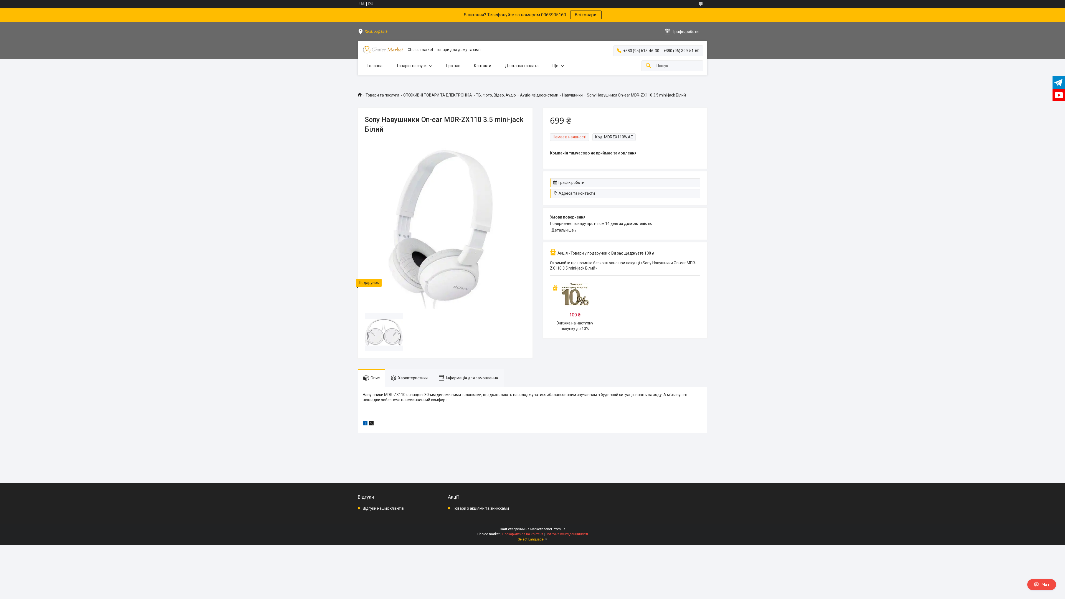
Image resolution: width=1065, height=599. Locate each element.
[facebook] (365, 424)
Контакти (482, 66)
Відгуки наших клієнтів (383, 508)
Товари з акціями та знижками (481, 508)
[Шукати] (648, 66)
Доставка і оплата (522, 66)
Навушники (572, 95)
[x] (371, 424)
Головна (374, 66)
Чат (1045, 584)
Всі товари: (586, 14)
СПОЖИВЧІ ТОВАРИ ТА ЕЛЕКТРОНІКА (437, 95)
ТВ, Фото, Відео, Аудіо (496, 95)
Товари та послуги (382, 95)
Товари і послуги (411, 66)
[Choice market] (383, 49)
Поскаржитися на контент (522, 534)
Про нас (453, 66)
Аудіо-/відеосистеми (539, 95)
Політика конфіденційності (567, 534)
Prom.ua (559, 529)
